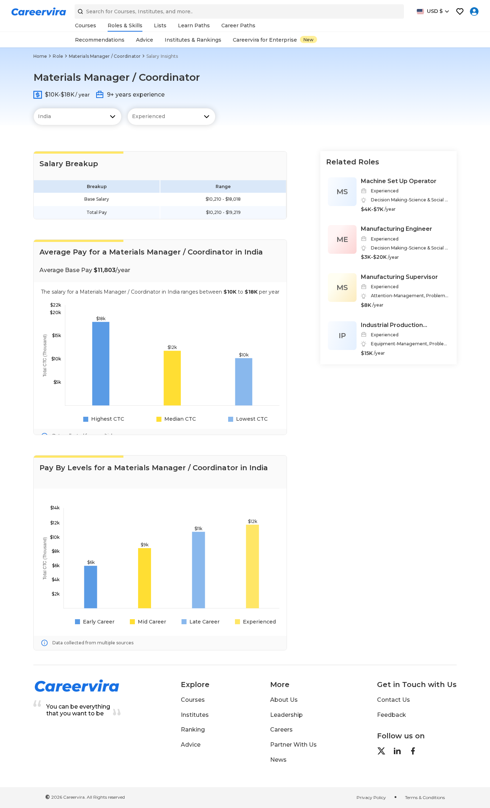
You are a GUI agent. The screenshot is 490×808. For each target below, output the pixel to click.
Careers (281, 729)
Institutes (195, 714)
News (278, 759)
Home (40, 56)
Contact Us (393, 699)
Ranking (193, 729)
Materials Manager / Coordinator (105, 56)
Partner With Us (293, 744)
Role (58, 56)
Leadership (286, 714)
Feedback (391, 714)
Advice (191, 744)
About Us (284, 699)
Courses (193, 699)
